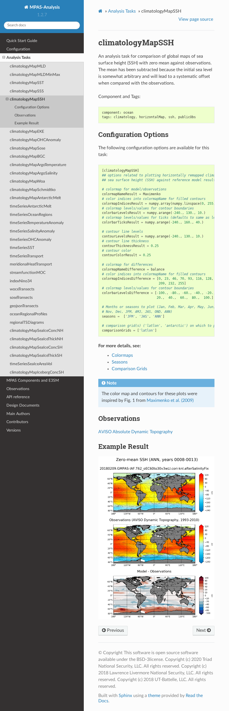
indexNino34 (21, 281)
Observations (25, 115)
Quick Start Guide (21, 41)
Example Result (27, 123)
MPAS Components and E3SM (32, 380)
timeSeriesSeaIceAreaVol (31, 364)
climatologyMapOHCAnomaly (35, 140)
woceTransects (22, 289)
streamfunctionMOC (28, 273)
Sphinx (125, 695)
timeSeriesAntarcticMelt (30, 206)
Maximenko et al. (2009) (170, 400)
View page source (195, 19)
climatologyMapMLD (28, 66)
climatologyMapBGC (27, 156)
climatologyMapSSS (27, 91)
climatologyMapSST (27, 83)
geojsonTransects (24, 306)
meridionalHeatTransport (31, 264)
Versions (13, 430)
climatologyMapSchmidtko (33, 190)
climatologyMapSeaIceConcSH (36, 347)
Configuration (18, 49)
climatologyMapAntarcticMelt (35, 198)
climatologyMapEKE (27, 131)
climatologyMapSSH (27, 99)
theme (154, 695)
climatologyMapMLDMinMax (35, 75)
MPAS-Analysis (44, 7)
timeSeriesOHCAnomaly (30, 239)
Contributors (17, 422)
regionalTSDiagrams (27, 322)
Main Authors (18, 414)
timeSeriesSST (22, 248)
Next (201, 630)
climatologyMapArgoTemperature (38, 165)
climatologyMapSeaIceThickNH (36, 339)
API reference (18, 397)
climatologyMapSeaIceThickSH (36, 355)
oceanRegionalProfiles (28, 314)
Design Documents (22, 405)
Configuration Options (32, 107)
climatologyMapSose (27, 148)
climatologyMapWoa (27, 181)
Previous (115, 630)
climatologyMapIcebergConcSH (37, 372)
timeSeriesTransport (26, 256)
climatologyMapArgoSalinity (34, 173)
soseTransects (21, 297)
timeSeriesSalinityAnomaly (32, 231)
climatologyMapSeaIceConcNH (36, 330)
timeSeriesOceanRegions (31, 215)
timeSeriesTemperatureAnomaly (37, 223)
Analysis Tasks (18, 57)
